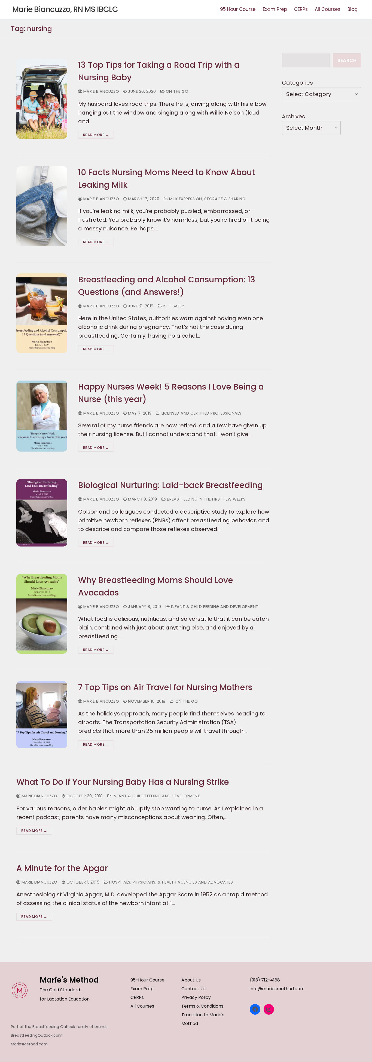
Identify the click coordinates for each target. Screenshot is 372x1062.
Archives (293, 116)
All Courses (142, 1006)
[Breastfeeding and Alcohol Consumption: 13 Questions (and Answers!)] (41, 313)
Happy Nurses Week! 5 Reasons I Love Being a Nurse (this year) (171, 393)
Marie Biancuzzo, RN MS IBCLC (65, 9)
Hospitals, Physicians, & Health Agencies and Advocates (170, 882)
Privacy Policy (196, 997)
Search (346, 60)
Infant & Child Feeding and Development (214, 606)
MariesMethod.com (29, 1044)
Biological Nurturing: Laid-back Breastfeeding (170, 485)
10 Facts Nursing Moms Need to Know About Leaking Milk (166, 178)
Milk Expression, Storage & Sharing (206, 199)
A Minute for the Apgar (62, 868)
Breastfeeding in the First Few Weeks (206, 499)
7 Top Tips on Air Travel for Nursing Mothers (165, 687)
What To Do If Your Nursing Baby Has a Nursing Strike (122, 782)
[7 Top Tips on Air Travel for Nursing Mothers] (41, 714)
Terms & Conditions (202, 1006)
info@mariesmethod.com (277, 989)
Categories (297, 83)
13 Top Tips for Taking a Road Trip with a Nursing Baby (159, 71)
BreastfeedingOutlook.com (36, 1035)
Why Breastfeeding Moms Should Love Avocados (155, 586)
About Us (191, 980)
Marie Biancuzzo (100, 91)
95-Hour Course (147, 980)
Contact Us (193, 989)
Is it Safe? (173, 306)
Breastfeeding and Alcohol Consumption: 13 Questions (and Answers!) (166, 286)
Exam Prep (142, 989)
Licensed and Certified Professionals (201, 413)
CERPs (137, 997)
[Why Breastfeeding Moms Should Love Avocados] (41, 614)
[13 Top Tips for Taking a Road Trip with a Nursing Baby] (41, 98)
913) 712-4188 (266, 980)
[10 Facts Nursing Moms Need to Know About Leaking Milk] (41, 206)
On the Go (176, 91)
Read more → (96, 134)
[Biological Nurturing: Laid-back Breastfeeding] (41, 512)
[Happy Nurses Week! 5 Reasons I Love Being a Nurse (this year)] (41, 416)
